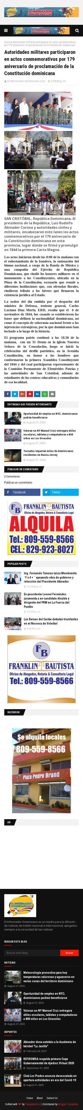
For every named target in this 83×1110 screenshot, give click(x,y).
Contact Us (52, 1098)
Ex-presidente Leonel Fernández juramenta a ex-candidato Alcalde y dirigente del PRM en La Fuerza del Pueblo (46, 600)
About (40, 1098)
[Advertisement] (30, 856)
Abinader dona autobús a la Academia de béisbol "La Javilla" (49, 1044)
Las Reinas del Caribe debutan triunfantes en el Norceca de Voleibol (51, 621)
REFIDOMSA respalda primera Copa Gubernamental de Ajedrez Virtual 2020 (48, 1061)
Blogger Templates (68, 1104)
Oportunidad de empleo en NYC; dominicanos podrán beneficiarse (45, 996)
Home (30, 1098)
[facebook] (22, 492)
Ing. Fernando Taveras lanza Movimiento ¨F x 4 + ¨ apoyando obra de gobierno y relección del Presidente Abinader (50, 577)
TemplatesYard (33, 1104)
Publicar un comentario (18, 482)
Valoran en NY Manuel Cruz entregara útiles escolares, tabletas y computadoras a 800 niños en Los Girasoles (49, 434)
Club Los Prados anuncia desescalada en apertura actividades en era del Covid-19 (50, 1078)
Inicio (7, 42)
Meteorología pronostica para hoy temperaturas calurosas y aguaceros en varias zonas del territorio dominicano (48, 977)
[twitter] (61, 492)
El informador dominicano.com (26, 81)
